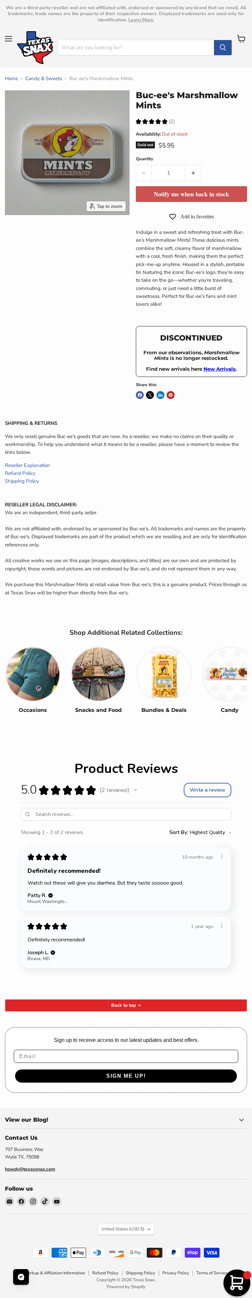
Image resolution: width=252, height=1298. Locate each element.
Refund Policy (20, 473)
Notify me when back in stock (191, 194)
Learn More (140, 20)
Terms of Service (212, 1273)
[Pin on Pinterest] (171, 395)
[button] (135, 790)
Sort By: (178, 832)
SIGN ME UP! (126, 1076)
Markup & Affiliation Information (54, 1273)
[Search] (223, 47)
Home (11, 78)
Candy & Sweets (43, 78)
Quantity (144, 159)
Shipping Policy (22, 481)
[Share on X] (150, 395)
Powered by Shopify (126, 1287)
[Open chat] (21, 1277)
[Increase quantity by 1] (193, 173)
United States (122, 1229)
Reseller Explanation (27, 465)
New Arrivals (219, 369)
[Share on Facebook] (140, 395)
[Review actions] (221, 856)
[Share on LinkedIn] (160, 395)
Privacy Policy (175, 1273)
